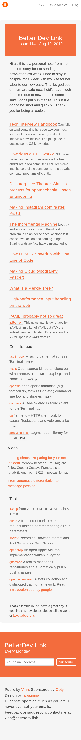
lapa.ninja (31, 695)
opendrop (16, 550)
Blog (75, 5)
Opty (60, 689)
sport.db (15, 386)
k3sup (13, 509)
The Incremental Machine (33, 224)
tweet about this (24, 615)
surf (12, 415)
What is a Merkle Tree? (31, 288)
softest (13, 538)
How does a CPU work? (31, 154)
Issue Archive (58, 5)
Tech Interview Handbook (33, 124)
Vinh (25, 689)
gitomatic (15, 562)
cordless (15, 403)
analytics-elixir (19, 432)
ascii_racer (17, 356)
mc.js (13, 368)
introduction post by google (30, 590)
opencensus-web (21, 579)
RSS (40, 5)
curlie (13, 521)
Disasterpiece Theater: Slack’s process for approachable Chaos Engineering (40, 189)
